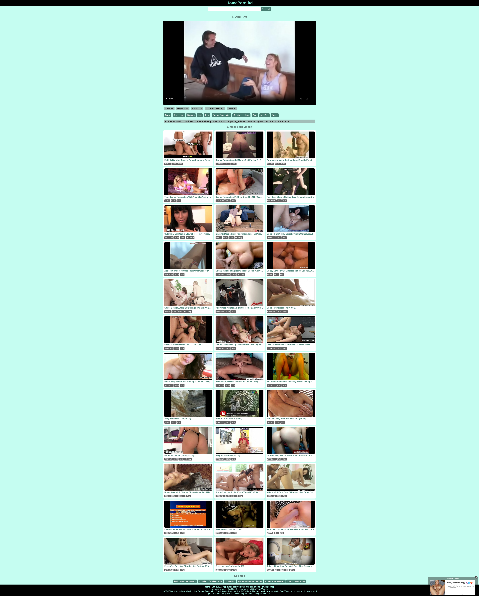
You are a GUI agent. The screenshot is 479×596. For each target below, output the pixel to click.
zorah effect (230, 581)
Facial (275, 115)
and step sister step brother (250, 581)
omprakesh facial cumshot (210, 581)
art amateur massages (274, 581)
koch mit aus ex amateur (185, 581)
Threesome (179, 115)
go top (271, 587)
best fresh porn (263, 591)
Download (232, 108)
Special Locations (241, 115)
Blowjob (191, 115)
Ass (199, 115)
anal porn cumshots (296, 581)
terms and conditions (250, 587)
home (207, 587)
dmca (264, 587)
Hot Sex (252, 589)
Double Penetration (221, 115)
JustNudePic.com (235, 589)
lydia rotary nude (218, 589)
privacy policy (232, 587)
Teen (207, 115)
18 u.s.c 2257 (218, 587)
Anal (255, 115)
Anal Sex (264, 115)
